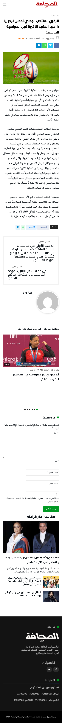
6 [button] (25, 409)
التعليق (56, 433)
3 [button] (32, 409)
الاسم (56, 461)
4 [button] (29, 409)
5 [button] (27, 409)
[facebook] (56, 46)
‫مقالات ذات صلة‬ (51, 329)
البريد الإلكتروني (53, 472)
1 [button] (37, 409)
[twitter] (50, 46)
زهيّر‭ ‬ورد (50, 38)
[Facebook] (56, 670)
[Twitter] (49, 670)
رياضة (7, 365)
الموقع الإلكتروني (54, 483)
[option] (31, 358)
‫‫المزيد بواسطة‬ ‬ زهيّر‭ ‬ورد (29, 329)
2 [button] (34, 409)
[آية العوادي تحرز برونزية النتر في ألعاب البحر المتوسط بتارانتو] (31, 351)
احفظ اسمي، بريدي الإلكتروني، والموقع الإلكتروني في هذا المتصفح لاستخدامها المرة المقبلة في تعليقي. (32, 500)
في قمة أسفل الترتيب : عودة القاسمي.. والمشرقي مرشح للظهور (27, 273)
